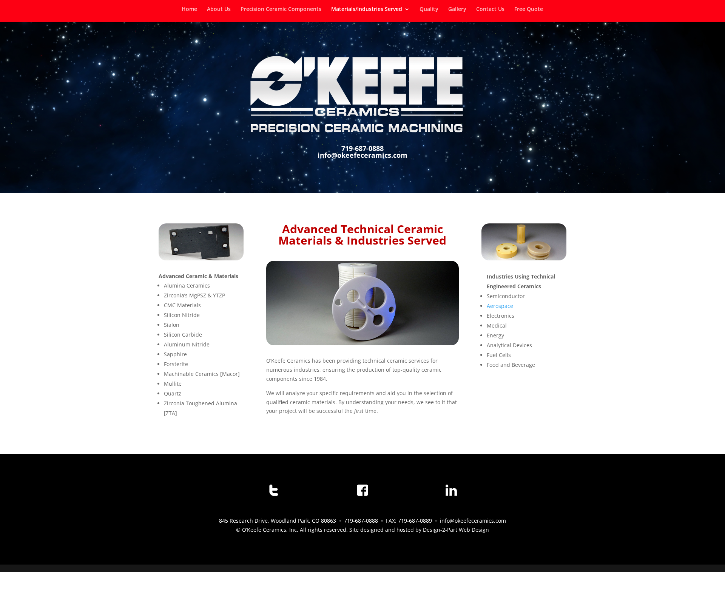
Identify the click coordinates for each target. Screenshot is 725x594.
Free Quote (528, 9)
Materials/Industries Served (366, 9)
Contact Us (490, 9)
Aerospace (500, 305)
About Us (219, 9)
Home (189, 9)
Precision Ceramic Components (281, 9)
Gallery (457, 9)
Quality (429, 9)
